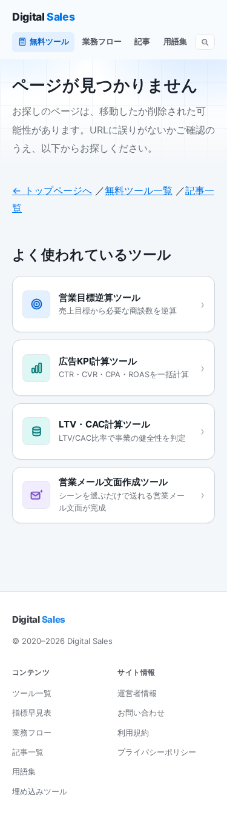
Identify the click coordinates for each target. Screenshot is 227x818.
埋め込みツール (39, 791)
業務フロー (102, 41)
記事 (142, 41)
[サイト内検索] (205, 42)
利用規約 (133, 732)
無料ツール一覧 (139, 190)
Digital (43, 16)
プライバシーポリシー (156, 752)
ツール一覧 (31, 693)
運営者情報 (137, 693)
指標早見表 (31, 712)
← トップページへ (52, 190)
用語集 (175, 41)
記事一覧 (28, 752)
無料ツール (49, 41)
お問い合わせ (141, 712)
